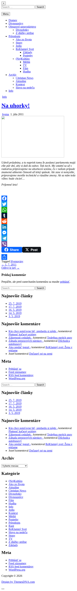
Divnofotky (22, 29)
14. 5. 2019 (15, 313)
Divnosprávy (16, 23)
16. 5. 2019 (15, 309)
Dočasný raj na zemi (40, 353)
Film (25, 68)
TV (25, 65)
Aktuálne (21, 81)
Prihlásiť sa (15, 368)
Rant (11, 525)
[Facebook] (38, 198)
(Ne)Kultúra (23, 58)
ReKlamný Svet (25, 49)
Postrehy (28, 55)
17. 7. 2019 (15, 306)
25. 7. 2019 (15, 303)
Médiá (26, 61)
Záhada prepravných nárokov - (26, 340)
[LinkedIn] (38, 227)
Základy (27, 52)
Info (11, 90)
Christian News (24, 77)
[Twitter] (38, 204)
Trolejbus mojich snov (59, 337)
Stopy (19, 42)
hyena (5, 114)
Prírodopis (14, 36)
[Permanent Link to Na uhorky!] (32, 156)
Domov (13, 20)
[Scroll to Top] (2, 588)
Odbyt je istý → (10, 267)
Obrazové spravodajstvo (22, 26)
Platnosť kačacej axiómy (22, 334)
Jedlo (19, 45)
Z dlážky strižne (25, 33)
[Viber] (38, 244)
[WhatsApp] (38, 210)
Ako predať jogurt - (20, 347)
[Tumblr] (38, 215)
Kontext (20, 84)
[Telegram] (38, 238)
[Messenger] (38, 232)
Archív (12, 74)
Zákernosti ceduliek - (20, 337)
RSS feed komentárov (21, 375)
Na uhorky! (15, 105)
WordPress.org (17, 378)
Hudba (27, 71)
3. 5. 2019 (14, 316)
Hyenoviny (17, 261)
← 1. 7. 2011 (8, 264)
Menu (6, 14)
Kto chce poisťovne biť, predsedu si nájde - (33, 331)
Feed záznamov (17, 372)
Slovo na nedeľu (25, 87)
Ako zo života (24, 39)
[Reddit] (38, 221)
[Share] (38, 257)
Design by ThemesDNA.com (18, 581)
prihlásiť (64, 281)
